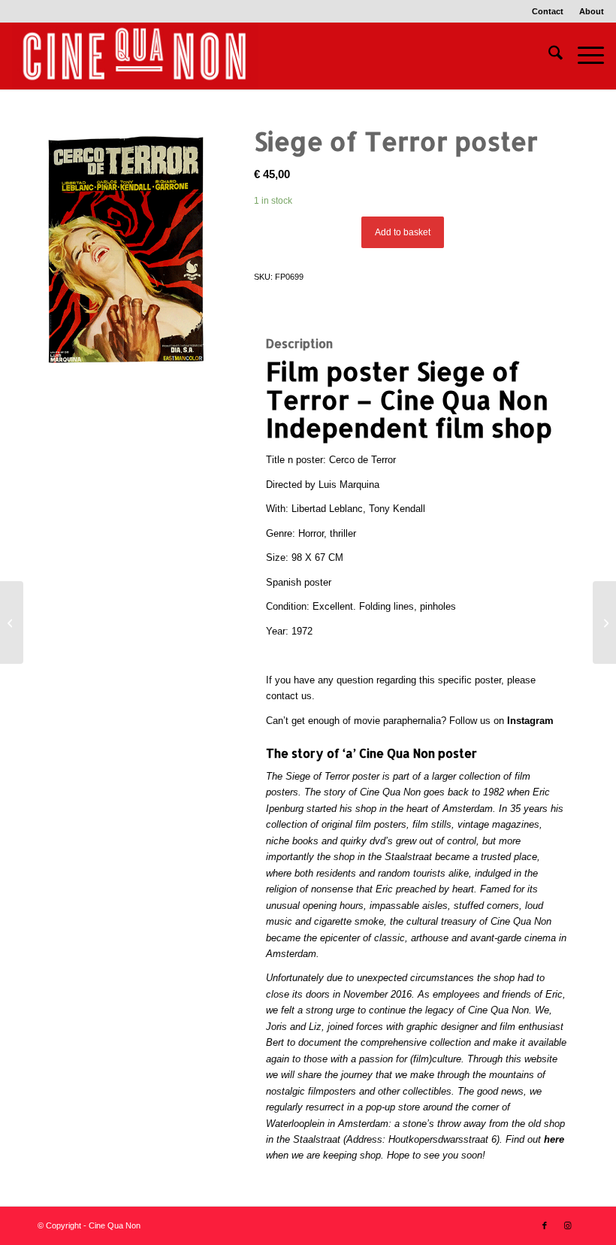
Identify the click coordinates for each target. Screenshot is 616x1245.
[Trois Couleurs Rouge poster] (604, 622)
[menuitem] (548, 11)
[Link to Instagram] (567, 1225)
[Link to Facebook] (544, 1225)
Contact (547, 11)
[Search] (548, 55)
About (591, 11)
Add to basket (402, 232)
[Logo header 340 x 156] (135, 55)
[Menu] (583, 55)
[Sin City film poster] (11, 622)
